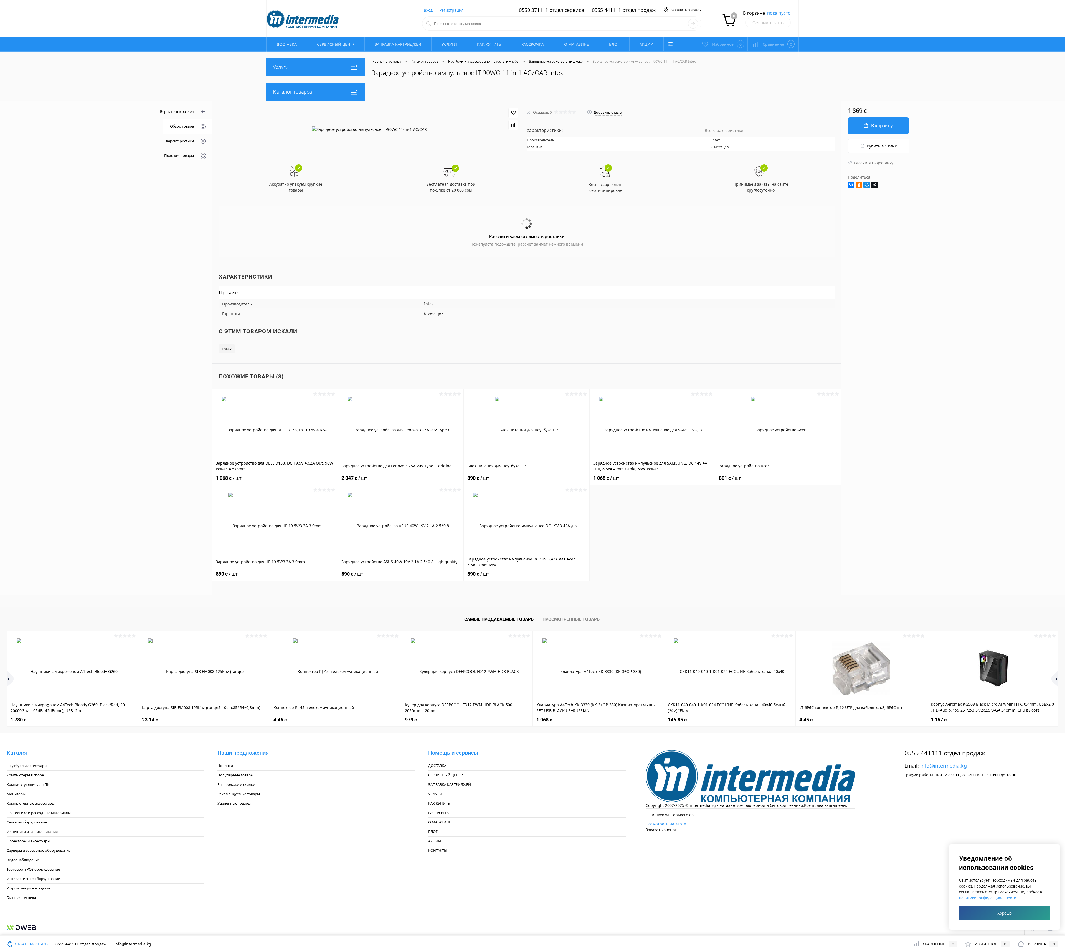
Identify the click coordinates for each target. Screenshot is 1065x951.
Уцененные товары (234, 803)
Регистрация (451, 10)
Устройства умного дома (28, 888)
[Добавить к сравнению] (513, 125)
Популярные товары (235, 774)
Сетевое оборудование (27, 822)
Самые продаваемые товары (499, 619)
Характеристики (180, 140)
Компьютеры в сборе (25, 774)
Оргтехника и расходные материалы (39, 812)
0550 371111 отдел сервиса (551, 10)
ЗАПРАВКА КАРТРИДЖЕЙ (398, 44)
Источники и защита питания (32, 831)
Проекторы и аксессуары (28, 840)
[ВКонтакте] (851, 185)
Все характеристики (724, 130)
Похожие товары (179, 155)
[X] (874, 185)
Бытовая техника (21, 897)
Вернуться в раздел (177, 111)
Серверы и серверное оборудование (38, 850)
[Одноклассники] (859, 185)
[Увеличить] (369, 129)
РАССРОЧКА (532, 44)
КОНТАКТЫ (437, 850)
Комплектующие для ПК (28, 784)
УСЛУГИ (449, 44)
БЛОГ (614, 44)
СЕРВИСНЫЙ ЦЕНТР (335, 44)
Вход (428, 10)
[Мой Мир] (866, 185)
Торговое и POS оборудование (33, 869)
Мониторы (16, 793)
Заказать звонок (685, 9)
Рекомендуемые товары (238, 793)
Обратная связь (31, 944)
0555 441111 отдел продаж (624, 10)
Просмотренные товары (571, 619)
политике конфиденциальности (987, 898)
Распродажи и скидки (236, 784)
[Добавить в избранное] (513, 113)
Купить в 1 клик (882, 146)
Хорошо (1004, 913)
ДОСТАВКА (287, 44)
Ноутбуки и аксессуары (27, 765)
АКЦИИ (646, 44)
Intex (227, 348)
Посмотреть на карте (666, 824)
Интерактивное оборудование (33, 878)
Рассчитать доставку (873, 162)
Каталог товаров (292, 92)
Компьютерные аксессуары (31, 803)
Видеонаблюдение (23, 859)
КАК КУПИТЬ (489, 44)
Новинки (225, 765)
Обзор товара (182, 126)
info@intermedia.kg (943, 765)
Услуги (280, 67)
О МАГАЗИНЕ (576, 44)
